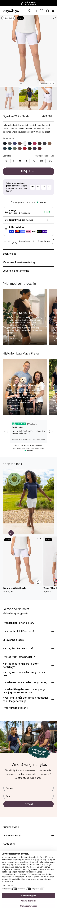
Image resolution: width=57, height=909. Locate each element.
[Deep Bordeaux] (40, 148)
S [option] (13, 161)
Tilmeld (28, 804)
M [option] (20, 161)
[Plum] (35, 143)
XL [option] (34, 161)
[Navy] (15, 143)
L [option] (26, 161)
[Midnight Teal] (10, 148)
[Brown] (20, 143)
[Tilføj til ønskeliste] (54, 18)
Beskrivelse (9, 253)
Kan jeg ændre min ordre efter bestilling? (21, 665)
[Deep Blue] (30, 143)
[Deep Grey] (45, 143)
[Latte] (50, 143)
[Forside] (11, 11)
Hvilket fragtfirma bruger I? (19, 656)
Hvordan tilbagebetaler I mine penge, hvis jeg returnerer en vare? (24, 691)
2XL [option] (41, 161)
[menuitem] (30, 11)
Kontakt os (9, 844)
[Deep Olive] (30, 148)
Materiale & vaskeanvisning (19, 262)
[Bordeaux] (25, 148)
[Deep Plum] (35, 148)
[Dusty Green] (15, 148)
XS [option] (6, 161)
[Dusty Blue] (5, 148)
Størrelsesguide (42, 156)
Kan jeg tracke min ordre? (18, 648)
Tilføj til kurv (28, 171)
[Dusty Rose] (20, 148)
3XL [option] (50, 161)
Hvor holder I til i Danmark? (18, 631)
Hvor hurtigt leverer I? (15, 707)
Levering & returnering (16, 270)
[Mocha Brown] (40, 143)
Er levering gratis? (13, 639)
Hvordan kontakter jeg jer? (18, 622)
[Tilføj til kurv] (38, 582)
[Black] (5, 143)
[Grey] (10, 143)
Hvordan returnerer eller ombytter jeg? (26, 682)
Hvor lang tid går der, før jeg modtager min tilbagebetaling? (25, 699)
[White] (25, 143)
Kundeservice (11, 827)
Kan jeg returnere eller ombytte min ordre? (24, 674)
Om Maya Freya (12, 835)
